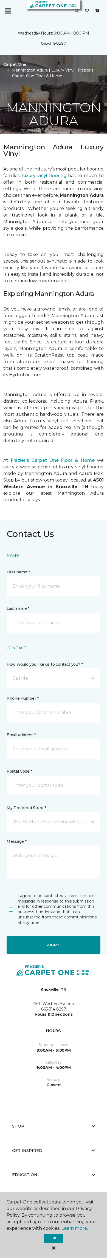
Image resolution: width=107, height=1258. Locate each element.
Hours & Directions (54, 1014)
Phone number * (23, 698)
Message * (16, 841)
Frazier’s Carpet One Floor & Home (53, 460)
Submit (53, 945)
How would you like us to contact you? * (45, 664)
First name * (18, 572)
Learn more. (74, 1228)
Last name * (18, 608)
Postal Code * (19, 771)
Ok (53, 1238)
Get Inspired (27, 1150)
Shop (18, 1126)
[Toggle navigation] (8, 11)
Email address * (21, 735)
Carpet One (14, 64)
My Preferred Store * (26, 808)
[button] (77, 11)
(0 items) (97, 11)
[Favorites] (87, 11)
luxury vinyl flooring (44, 175)
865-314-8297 (53, 43)
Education (24, 1174)
